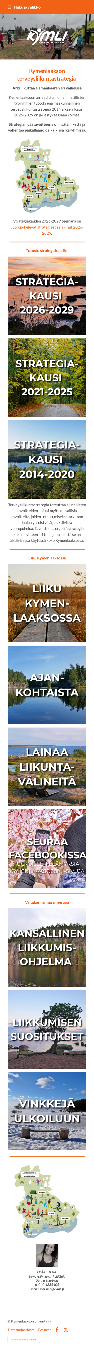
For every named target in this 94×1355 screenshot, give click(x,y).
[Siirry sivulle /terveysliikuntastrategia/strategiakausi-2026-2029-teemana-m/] (47, 296)
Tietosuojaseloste (21, 1330)
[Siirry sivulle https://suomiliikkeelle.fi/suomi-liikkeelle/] (47, 947)
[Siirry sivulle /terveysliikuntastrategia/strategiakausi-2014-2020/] (47, 459)
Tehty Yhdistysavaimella (23, 1339)
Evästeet (44, 1330)
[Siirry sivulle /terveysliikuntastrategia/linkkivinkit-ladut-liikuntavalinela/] (47, 603)
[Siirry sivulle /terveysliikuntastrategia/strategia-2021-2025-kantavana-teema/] (47, 377)
